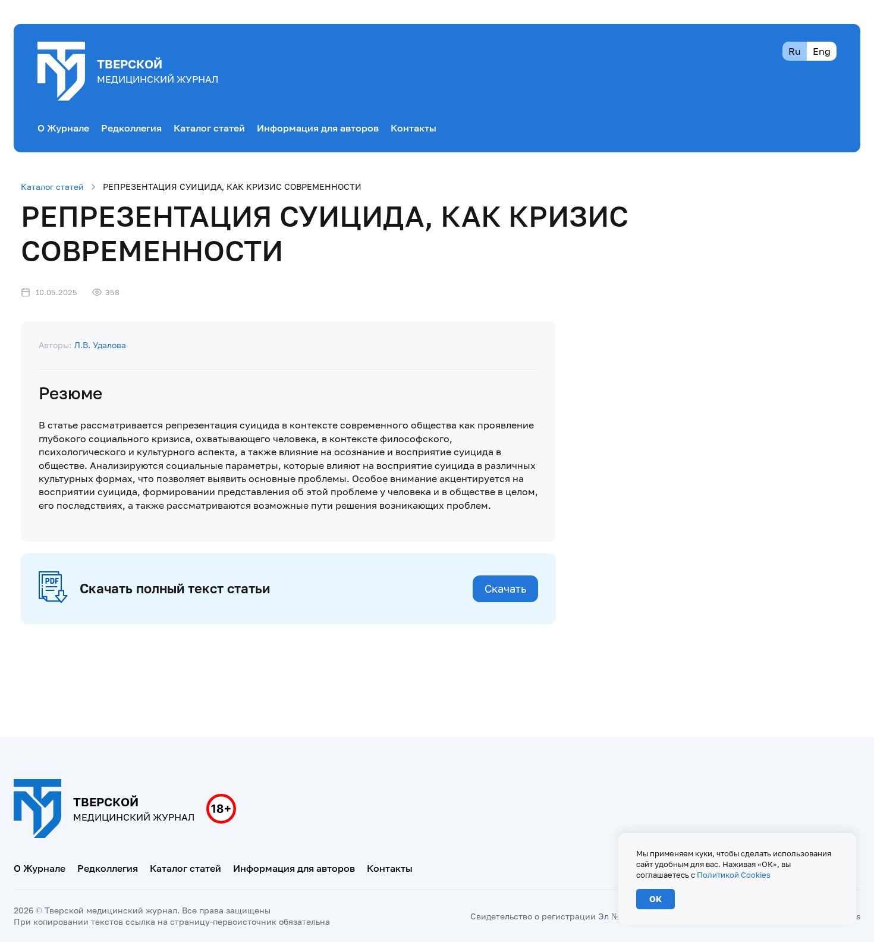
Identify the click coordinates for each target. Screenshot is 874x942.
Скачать (505, 588)
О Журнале (63, 128)
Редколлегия (131, 128)
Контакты (413, 128)
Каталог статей (209, 128)
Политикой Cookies (734, 875)
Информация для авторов (318, 128)
